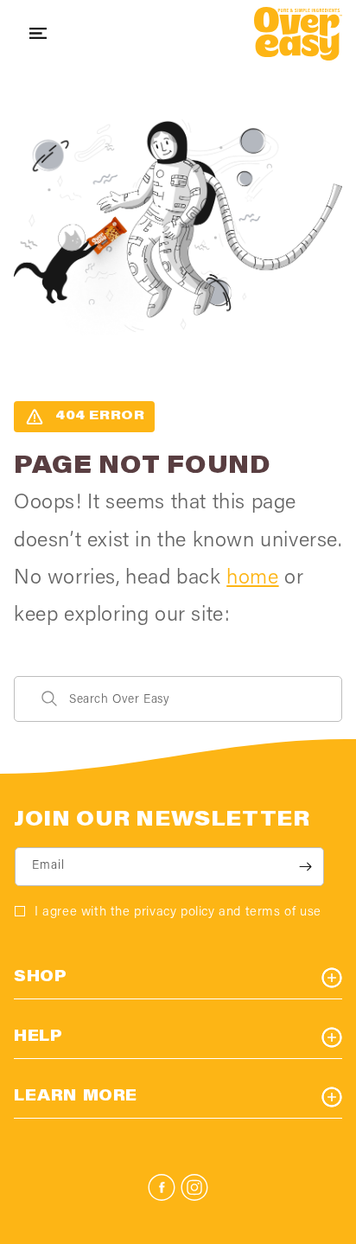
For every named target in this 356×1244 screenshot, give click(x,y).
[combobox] (178, 698)
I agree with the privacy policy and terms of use (178, 912)
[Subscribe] (305, 866)
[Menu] (38, 33)
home (252, 578)
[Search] (49, 698)
